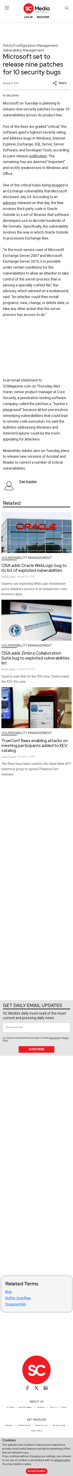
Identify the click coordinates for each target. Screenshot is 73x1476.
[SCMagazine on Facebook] (27, 1387)
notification (38, 156)
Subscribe (36, 1049)
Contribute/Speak (24, 1425)
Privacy (64, 1407)
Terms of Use (54, 1038)
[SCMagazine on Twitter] (36, 1387)
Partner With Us (37, 1430)
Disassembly (15, 1304)
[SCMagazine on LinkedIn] (45, 1387)
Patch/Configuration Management (30, 45)
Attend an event (41, 1425)
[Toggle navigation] (7, 7)
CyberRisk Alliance (25, 1407)
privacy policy (62, 1460)
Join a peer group (58, 1425)
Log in (28, 17)
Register (43, 17)
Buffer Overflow (18, 1298)
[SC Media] (36, 8)
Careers (53, 1407)
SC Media (10, 1407)
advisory (9, 203)
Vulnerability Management (23, 50)
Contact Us (41, 1407)
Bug (8, 1292)
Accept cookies (36, 1471)
